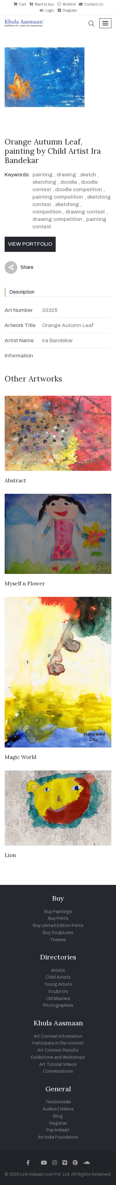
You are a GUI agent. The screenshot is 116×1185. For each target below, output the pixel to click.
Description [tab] (21, 292)
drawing (66, 175)
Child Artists (58, 977)
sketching (44, 182)
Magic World (21, 757)
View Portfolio (30, 244)
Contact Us (93, 4)
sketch (88, 175)
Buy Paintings (58, 911)
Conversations (58, 1071)
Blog (58, 1116)
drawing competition (57, 219)
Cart (22, 4)
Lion (10, 855)
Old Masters (58, 998)
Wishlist (68, 4)
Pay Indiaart (58, 1130)
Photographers (58, 1005)
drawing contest (85, 212)
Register (69, 10)
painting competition (57, 197)
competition (47, 212)
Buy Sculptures (58, 932)
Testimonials (58, 1102)
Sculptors (58, 991)
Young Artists (58, 984)
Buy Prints (58, 918)
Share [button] (22, 269)
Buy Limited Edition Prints (58, 925)
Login (49, 10)
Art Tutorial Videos (58, 1064)
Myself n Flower (25, 583)
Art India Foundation (58, 1137)
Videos (67, 1109)
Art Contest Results (58, 1050)
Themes (58, 939)
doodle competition (78, 189)
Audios (50, 1109)
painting (42, 175)
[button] (91, 24)
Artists (58, 970)
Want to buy (44, 4)
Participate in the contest (58, 1043)
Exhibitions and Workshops (58, 1057)
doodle (68, 182)
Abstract (15, 480)
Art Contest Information (58, 1036)
